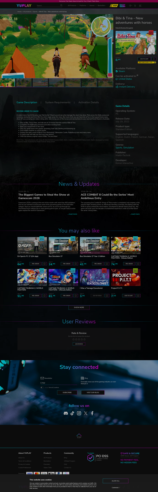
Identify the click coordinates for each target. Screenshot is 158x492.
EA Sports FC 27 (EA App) (27, 256)
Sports (35, 12)
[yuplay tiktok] (72, 413)
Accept (52, 387)
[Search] (61, 5)
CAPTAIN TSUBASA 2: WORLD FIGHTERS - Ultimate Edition (61, 289)
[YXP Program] (114, 5)
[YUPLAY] (24, 5)
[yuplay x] (86, 413)
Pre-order (35, 264)
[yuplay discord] (66, 413)
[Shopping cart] (135, 5)
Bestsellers (47, 461)
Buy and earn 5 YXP (145, 62)
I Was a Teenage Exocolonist (91, 288)
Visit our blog (93, 393)
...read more (72, 214)
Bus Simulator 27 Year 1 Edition (92, 256)
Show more (79, 307)
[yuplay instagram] (79, 413)
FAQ (65, 464)
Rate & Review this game (124, 28)
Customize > (115, 488)
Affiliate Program (69, 461)
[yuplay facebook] (92, 413)
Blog (65, 458)
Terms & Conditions (54, 387)
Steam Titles (48, 468)
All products (27, 12)
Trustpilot (90, 453)
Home (19, 12)
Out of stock (97, 296)
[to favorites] (153, 59)
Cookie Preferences (24, 468)
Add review (79, 344)
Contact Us (67, 468)
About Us (21, 458)
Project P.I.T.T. (117, 288)
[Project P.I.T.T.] (126, 277)
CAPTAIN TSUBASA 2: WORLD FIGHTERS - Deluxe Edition (124, 257)
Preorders (47, 464)
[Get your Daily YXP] (122, 5)
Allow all (116, 481)
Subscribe (67, 393)
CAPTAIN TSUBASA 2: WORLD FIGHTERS (30, 289)
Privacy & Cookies (24, 464)
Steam (121, 71)
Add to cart (144, 59)
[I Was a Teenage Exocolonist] (94, 277)
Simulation (128, 147)
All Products (48, 458)
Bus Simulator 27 (55, 256)
